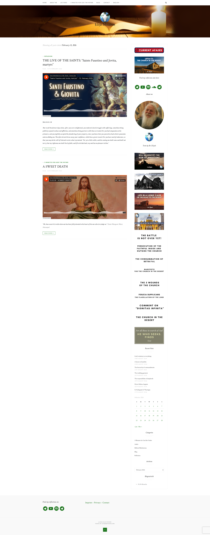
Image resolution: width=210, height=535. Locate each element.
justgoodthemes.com (108, 523)
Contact (106, 2)
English (116, 2)
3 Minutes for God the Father (82, 2)
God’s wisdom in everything (143, 356)
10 (145, 411)
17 (145, 416)
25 (149, 420)
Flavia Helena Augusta (142, 384)
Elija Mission (105, 24)
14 (162, 411)
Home (45, 2)
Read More (48, 149)
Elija (44, 69)
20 (157, 416)
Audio (136, 444)
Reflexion (48, 56)
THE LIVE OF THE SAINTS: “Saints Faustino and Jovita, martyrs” (80, 62)
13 (157, 411)
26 (153, 420)
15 (136, 416)
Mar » (140, 427)
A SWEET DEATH (56, 166)
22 (136, 420)
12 (153, 411)
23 (141, 420)
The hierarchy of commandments (144, 367)
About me (53, 2)
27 (157, 420)
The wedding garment (141, 373)
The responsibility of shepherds (144, 379)
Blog (98, 2)
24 (145, 420)
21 (162, 416)
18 (149, 416)
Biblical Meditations (141, 448)
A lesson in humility (141, 362)
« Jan (136, 427)
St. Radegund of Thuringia (142, 390)
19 (153, 416)
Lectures (63, 2)
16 (141, 416)
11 (149, 411)
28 (162, 420)
